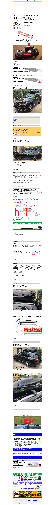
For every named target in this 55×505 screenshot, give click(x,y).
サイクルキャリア (34, 503)
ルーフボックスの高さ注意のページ (18, 217)
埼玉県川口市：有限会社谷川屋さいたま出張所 (19, 28)
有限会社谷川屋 (35, 500)
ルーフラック (39, 503)
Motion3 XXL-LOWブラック (16, 64)
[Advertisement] (27, 8)
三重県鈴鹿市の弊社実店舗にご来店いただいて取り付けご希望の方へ (27, 480)
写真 (13, 122)
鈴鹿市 (28, 500)
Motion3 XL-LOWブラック (16, 65)
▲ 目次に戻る (15, 138)
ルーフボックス (29, 503)
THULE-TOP (23, 498)
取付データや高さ (15, 119)
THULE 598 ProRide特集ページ (17, 467)
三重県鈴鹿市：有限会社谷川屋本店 (17, 27)
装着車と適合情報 (15, 120)
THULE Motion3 (35, 75)
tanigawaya (28, 498)
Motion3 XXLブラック (25, 130)
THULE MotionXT (19, 198)
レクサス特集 (14, 85)
